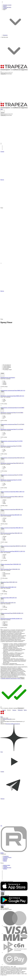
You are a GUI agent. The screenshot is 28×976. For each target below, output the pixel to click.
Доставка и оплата (7, 4)
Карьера (5, 860)
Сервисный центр (7, 7)
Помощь (5, 8)
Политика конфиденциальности (13, 723)
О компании (6, 856)
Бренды (5, 6)
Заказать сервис (6, 865)
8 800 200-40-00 (7, 719)
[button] (15, 381)
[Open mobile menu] (1, 71)
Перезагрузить (21, 708)
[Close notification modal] (1, 707)
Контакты (5, 35)
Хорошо (22, 678)
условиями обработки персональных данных (11, 678)
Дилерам (5, 866)
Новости (5, 859)
